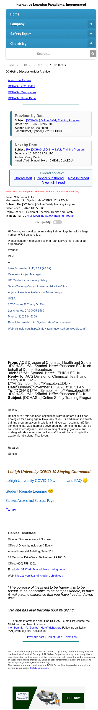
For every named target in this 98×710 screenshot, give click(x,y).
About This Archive (19, 80)
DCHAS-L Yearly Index (22, 92)
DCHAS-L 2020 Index (21, 86)
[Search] (93, 53)
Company (17, 23)
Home (14, 14)
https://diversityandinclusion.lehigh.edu (39, 575)
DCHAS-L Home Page (22, 98)
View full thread (53, 182)
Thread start (23, 178)
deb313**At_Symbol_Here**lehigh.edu (40, 569)
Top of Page (54, 637)
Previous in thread (50, 178)
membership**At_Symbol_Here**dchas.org (35, 627)
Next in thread (78, 178)
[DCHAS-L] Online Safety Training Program (53, 120)
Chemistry (18, 43)
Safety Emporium (39, 668)
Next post (71, 637)
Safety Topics (20, 33)
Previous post (35, 637)
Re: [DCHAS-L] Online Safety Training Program (55, 149)
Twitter (11, 510)
